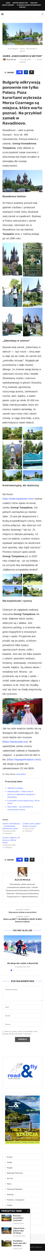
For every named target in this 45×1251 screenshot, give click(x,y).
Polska (9, 1205)
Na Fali (10, 1178)
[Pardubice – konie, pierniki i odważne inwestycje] (7, 1243)
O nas (8, 3)
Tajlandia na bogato (15, 788)
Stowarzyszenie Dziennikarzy (29, 5)
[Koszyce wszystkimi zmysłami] (7, 1218)
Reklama (33, 3)
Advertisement (8, 5)
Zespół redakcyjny (20, 3)
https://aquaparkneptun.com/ (24, 759)
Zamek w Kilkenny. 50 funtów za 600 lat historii (11, 840)
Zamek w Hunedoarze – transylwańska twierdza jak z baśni (11, 826)
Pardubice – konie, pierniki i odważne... (19, 1243)
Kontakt (22, 7)
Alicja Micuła (22, 880)
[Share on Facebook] (26, 72)
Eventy (9, 1157)
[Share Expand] (31, 72)
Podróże (10, 1194)
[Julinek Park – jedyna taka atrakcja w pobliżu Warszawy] (7, 1230)
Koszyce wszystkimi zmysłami (18, 1218)
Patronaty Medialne (14, 1189)
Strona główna (13, 49)
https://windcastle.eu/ (15, 741)
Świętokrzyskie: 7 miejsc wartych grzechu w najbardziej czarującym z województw (21, 794)
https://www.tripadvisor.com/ (18, 498)
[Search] (42, 14)
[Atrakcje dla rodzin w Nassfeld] (22, 947)
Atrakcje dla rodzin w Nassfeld (22, 963)
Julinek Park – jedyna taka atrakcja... (19, 1230)
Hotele (9, 1162)
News (9, 1184)
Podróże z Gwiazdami (15, 1200)
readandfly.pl (21, 774)
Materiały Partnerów (15, 1173)
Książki (9, 1168)
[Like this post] (20, 72)
